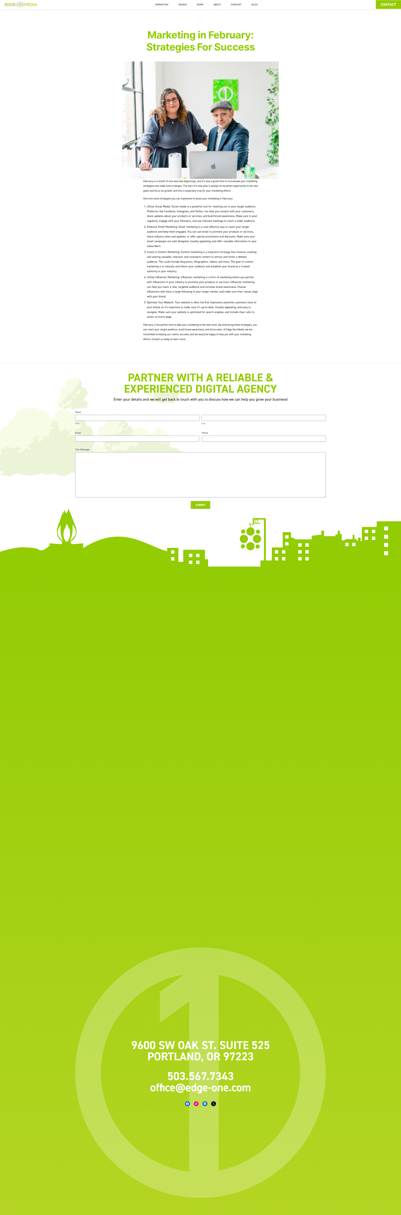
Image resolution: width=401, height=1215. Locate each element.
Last (203, 423)
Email (78, 433)
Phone (205, 433)
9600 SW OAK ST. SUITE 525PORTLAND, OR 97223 (200, 1051)
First (77, 423)
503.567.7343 (200, 1076)
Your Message (82, 449)
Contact (388, 4)
